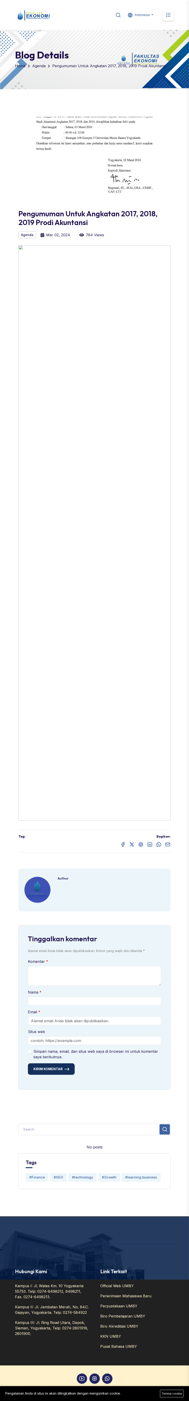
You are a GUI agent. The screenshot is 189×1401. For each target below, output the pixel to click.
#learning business (141, 1177)
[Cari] (118, 14)
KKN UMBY (110, 1336)
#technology (82, 1177)
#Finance (37, 1177)
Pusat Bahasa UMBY (118, 1346)
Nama (33, 992)
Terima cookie (172, 1393)
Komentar (37, 961)
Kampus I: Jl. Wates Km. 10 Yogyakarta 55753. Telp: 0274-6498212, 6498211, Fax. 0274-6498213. (49, 1291)
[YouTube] (82, 1378)
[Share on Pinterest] (141, 844)
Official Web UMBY (117, 1286)
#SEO (58, 1177)
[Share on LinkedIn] (150, 844)
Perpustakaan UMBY (118, 1306)
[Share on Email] (168, 844)
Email (33, 1012)
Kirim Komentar (48, 1069)
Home (20, 66)
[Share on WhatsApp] (159, 844)
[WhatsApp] (107, 1378)
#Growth (109, 1177)
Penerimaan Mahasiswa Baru (125, 1296)
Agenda (39, 66)
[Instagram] (94, 1378)
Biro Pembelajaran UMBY (122, 1316)
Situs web (36, 1031)
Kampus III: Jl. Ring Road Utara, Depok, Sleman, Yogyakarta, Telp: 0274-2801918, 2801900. (51, 1328)
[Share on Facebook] (123, 844)
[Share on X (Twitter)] (132, 844)
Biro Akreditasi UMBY (119, 1326)
